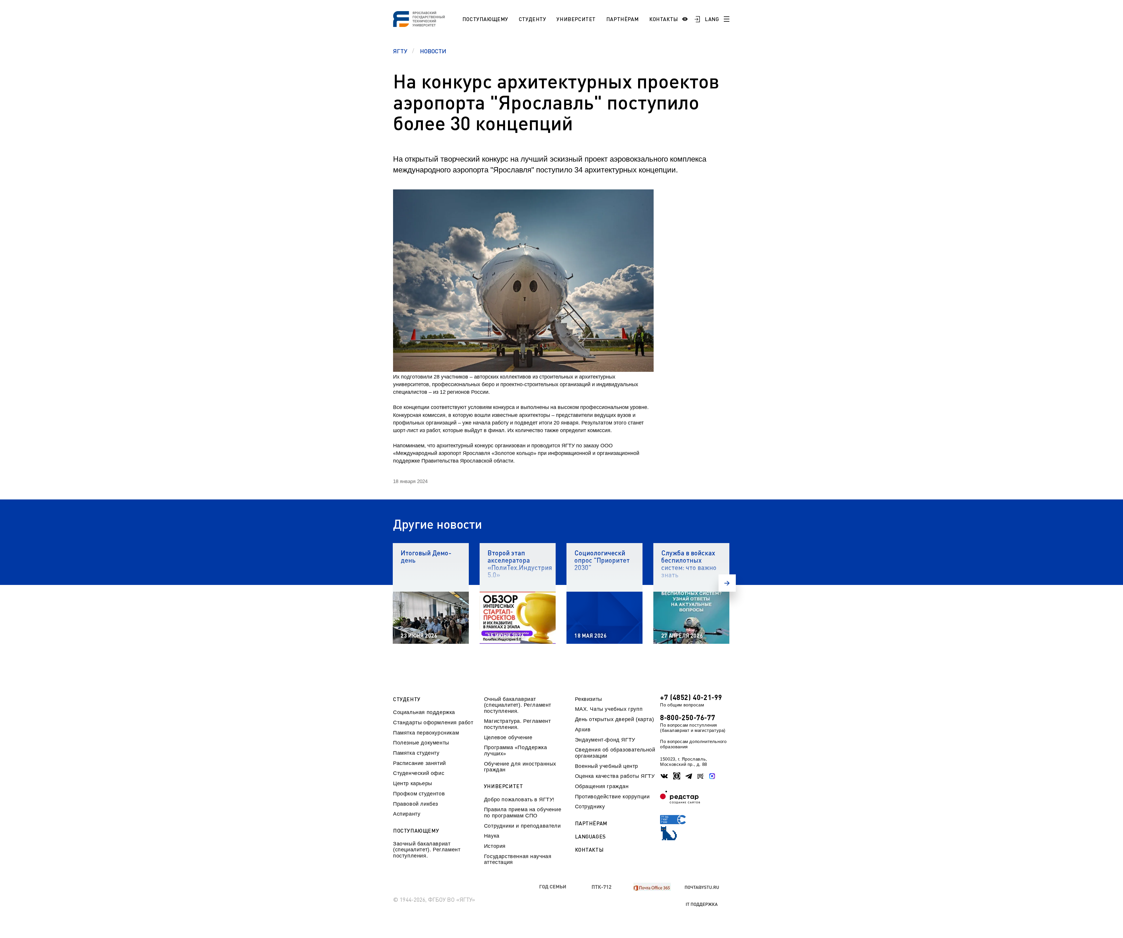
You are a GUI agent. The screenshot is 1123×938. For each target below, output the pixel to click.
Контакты (663, 19)
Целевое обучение (508, 737)
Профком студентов (419, 794)
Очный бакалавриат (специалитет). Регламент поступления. (517, 705)
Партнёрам (622, 19)
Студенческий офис (418, 773)
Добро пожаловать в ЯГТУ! (519, 799)
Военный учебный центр (606, 766)
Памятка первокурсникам (426, 733)
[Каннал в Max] (712, 776)
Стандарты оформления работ (433, 722)
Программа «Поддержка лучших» (515, 750)
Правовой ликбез (415, 804)
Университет (576, 19)
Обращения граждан (602, 786)
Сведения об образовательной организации (615, 753)
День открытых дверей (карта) (614, 719)
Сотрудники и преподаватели (522, 826)
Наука (492, 836)
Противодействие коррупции (612, 797)
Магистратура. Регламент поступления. (517, 724)
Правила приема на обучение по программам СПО (522, 812)
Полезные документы (421, 743)
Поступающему (485, 19)
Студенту (532, 19)
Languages (590, 836)
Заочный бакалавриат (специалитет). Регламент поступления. (426, 850)
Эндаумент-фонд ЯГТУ (605, 740)
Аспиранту (406, 814)
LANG (712, 19)
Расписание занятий (419, 763)
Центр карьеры (412, 783)
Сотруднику (590, 806)
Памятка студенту (416, 753)
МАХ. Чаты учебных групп (609, 709)
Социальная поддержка (424, 712)
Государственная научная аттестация (518, 859)
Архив (583, 729)
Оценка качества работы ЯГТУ (615, 776)
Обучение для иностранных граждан (520, 767)
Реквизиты (588, 699)
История (495, 846)
